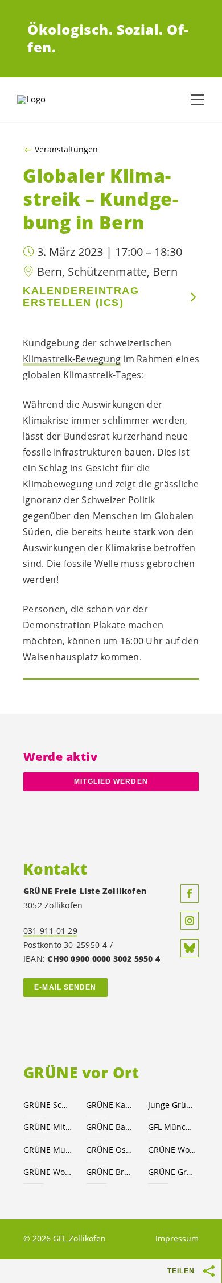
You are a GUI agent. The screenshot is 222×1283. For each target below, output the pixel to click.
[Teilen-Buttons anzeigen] (209, 1271)
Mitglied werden (110, 781)
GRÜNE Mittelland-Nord (47, 1126)
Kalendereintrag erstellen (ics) (81, 296)
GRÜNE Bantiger (110, 1126)
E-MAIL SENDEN (65, 987)
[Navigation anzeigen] (197, 99)
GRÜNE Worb (47, 1171)
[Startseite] (45, 99)
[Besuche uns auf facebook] (189, 893)
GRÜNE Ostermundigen (110, 1149)
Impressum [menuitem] (177, 1238)
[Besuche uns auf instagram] (189, 921)
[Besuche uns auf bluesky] (189, 948)
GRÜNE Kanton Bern (110, 1104)
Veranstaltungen (66, 150)
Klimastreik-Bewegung (72, 359)
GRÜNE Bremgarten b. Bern (110, 1171)
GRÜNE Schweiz (47, 1104)
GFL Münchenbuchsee (172, 1126)
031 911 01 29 (50, 930)
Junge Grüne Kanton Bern (172, 1104)
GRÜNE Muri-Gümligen (47, 1149)
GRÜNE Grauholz (172, 1171)
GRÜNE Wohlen (172, 1149)
